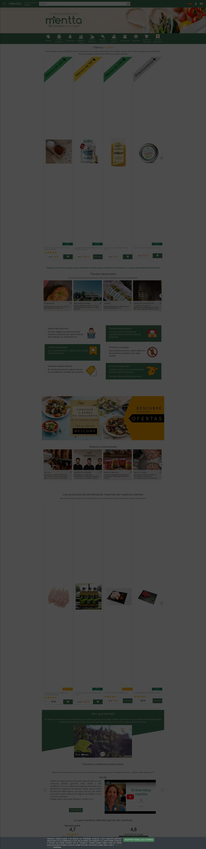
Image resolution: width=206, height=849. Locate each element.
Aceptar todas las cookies (139, 840)
